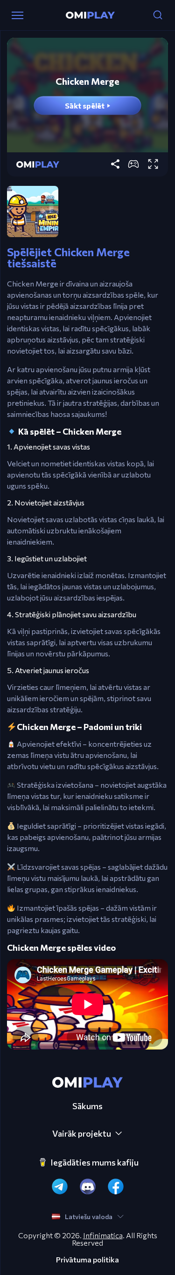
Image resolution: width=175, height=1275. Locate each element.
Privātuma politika (87, 1259)
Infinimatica (103, 1235)
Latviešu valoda (88, 1216)
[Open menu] (17, 15)
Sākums (87, 1106)
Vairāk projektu (81, 1133)
